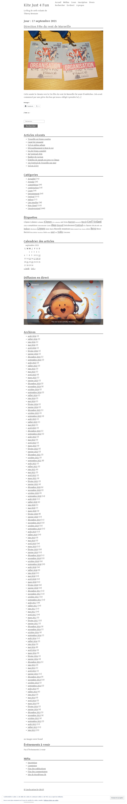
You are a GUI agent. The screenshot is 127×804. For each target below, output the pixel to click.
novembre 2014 (34, 680)
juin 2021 (31, 469)
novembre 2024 (34, 386)
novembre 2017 (34, 594)
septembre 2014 (34, 686)
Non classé (32, 205)
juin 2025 (31, 369)
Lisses (47, 229)
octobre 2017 (33, 597)
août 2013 (32, 724)
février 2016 (33, 656)
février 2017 (33, 621)
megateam (66, 229)
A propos (80, 5)
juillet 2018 (32, 570)
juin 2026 (31, 342)
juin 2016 (31, 644)
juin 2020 (31, 505)
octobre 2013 (33, 718)
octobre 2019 (33, 526)
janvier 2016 (33, 659)
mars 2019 (32, 546)
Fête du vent (95, 225)
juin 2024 (31, 398)
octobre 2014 (33, 683)
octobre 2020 (33, 493)
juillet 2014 (32, 692)
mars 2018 (32, 582)
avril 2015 (32, 671)
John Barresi (33, 229)
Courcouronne (42, 225)
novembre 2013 (34, 715)
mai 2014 (31, 698)
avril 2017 (32, 615)
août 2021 (32, 463)
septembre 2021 (34, 461)
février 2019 (33, 549)
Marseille (57, 229)
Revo (93, 228)
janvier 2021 (33, 484)
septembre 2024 (34, 392)
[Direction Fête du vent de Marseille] (63, 89)
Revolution (40, 232)
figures (88, 225)
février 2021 (33, 481)
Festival (31, 197)
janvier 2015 (33, 674)
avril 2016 (32, 650)
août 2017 (32, 603)
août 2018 (32, 567)
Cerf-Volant (94, 221)
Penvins (84, 229)
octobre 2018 (33, 561)
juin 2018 (31, 573)
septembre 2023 (34, 416)
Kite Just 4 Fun (36, 5)
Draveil (60, 225)
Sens (45, 232)
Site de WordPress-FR (37, 774)
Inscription (82, 2)
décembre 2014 (34, 677)
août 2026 (32, 336)
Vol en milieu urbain (36, 145)
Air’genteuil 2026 (35, 154)
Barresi (71, 222)
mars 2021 (32, 478)
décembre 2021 (34, 455)
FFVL (84, 225)
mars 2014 (32, 703)
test (56, 232)
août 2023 (32, 419)
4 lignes (48, 221)
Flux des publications (37, 769)
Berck (84, 222)
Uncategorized (34, 208)
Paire (80, 229)
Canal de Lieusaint (35, 142)
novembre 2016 (34, 629)
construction (33, 188)
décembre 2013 (34, 712)
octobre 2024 (33, 389)
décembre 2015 (34, 662)
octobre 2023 (33, 413)
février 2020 (33, 514)
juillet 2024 (32, 395)
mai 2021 (31, 472)
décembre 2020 (34, 487)
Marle (52, 229)
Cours (73, 2)
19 (39, 259)
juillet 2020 (32, 502)
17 (35, 259)
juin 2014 (31, 695)
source (48, 232)
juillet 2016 (32, 641)
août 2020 (32, 499)
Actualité (32, 179)
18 (37, 259)
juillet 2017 (32, 606)
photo (88, 229)
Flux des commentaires (37, 772)
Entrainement (33, 194)
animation (57, 222)
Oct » (33, 269)
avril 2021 (32, 475)
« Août (26, 269)
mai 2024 (31, 401)
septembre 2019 (34, 529)
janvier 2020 (33, 517)
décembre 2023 (34, 410)
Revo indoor (33, 232)
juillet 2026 (32, 339)
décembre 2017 (34, 591)
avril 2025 (32, 375)
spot (53, 232)
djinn (53, 225)
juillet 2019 (32, 535)
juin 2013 (31, 730)
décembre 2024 (34, 383)
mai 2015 (31, 668)
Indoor (31, 200)
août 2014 (32, 689)
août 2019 (32, 532)
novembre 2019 (34, 523)
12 (39, 255)
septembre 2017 (34, 600)
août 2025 (32, 363)
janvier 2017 (33, 623)
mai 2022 (31, 440)
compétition (33, 185)
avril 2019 (32, 543)
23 (32, 262)
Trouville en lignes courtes (39, 139)
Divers (91, 2)
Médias (66, 2)
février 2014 (33, 706)
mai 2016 (31, 647)
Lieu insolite (33, 202)
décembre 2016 (34, 626)
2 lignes (27, 222)
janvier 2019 (33, 552)
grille (101, 225)
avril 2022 (32, 443)
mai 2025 (31, 372)
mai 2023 (31, 425)
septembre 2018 (34, 564)
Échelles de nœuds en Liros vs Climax (43, 160)
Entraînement (69, 225)
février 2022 (33, 449)
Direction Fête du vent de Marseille (47, 26)
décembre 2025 (34, 357)
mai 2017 (31, 612)
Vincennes (67, 232)
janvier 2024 (33, 407)
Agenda (31, 182)
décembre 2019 (34, 520)
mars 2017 (32, 618)
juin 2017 (31, 609)
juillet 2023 (32, 422)
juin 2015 (31, 665)
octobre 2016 (33, 632)
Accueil (58, 2)
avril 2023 (32, 428)
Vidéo (60, 232)
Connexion (32, 766)
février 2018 (33, 585)
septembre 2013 (34, 721)
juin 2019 (31, 538)
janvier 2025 (33, 381)
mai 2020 (31, 508)
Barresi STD (78, 222)
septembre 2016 (34, 635)
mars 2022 (32, 446)
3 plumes (40, 222)
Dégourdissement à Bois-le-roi (40, 148)
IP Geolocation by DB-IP (34, 789)
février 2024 (33, 404)
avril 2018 (32, 579)
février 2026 (33, 351)
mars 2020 (32, 511)
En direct (70, 5)
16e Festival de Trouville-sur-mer (42, 163)
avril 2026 (32, 348)
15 (30, 259)
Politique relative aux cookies (51, 800)
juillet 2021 (32, 466)
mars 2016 (32, 653)
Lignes (41, 228)
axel (62, 222)
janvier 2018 (33, 588)
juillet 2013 (32, 727)
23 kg (53, 222)
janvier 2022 (33, 452)
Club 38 (25, 225)
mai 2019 (31, 541)
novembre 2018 (34, 558)
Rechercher (60, 5)
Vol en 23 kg (33, 166)
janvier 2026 (33, 354)
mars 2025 (32, 378)
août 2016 (32, 638)
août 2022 (32, 437)
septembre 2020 (34, 496)
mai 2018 (31, 576)
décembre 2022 (34, 431)
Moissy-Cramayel (74, 229)
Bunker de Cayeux (35, 157)
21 (27, 262)
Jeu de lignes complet (37, 151)
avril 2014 (32, 701)
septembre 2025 (34, 360)
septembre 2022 (34, 434)
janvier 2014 (33, 709)
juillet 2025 (32, 366)
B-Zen (66, 222)
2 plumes (33, 222)
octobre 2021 (33, 458)
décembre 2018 (34, 555)
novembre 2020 (34, 490)
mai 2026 (31, 345)
